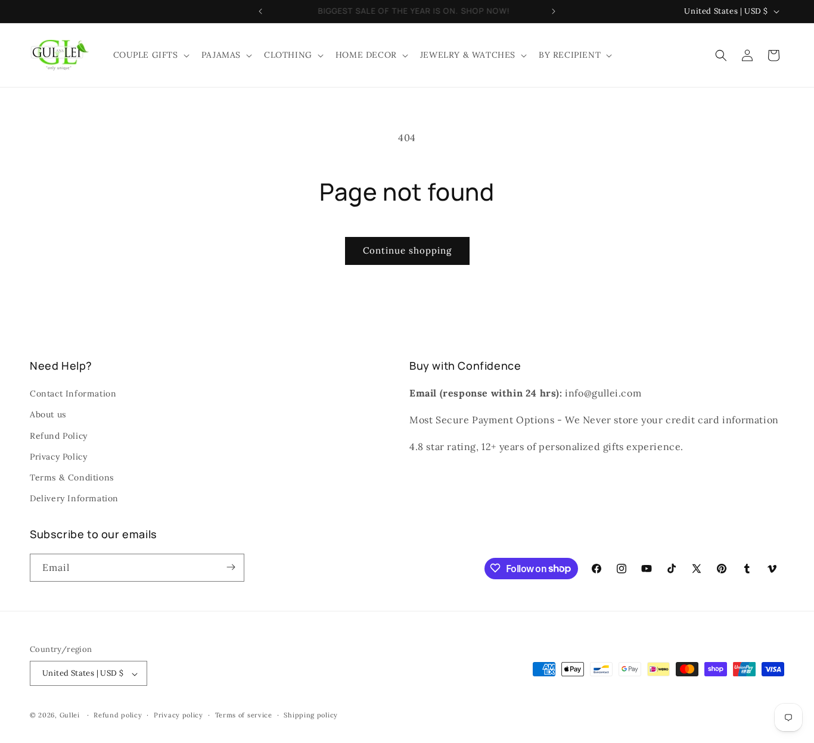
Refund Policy (59, 435)
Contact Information (73, 394)
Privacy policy (178, 715)
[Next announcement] (553, 11)
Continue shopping (407, 250)
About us (48, 415)
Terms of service (243, 715)
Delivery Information (74, 499)
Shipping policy (311, 715)
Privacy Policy (58, 456)
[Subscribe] (231, 567)
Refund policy (118, 715)
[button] (150, 54)
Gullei (70, 715)
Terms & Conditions (72, 477)
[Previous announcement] (260, 11)
